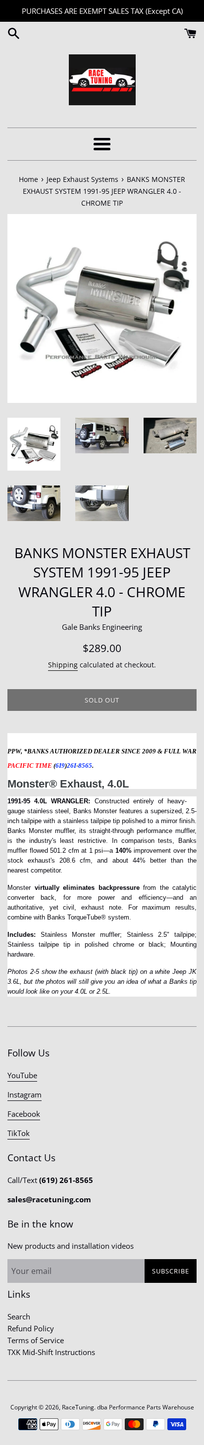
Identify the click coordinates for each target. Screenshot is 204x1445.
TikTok (18, 1133)
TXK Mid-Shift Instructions (51, 1352)
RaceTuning (78, 1407)
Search (18, 1316)
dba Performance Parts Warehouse (145, 1407)
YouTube (22, 1075)
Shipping (63, 664)
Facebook (23, 1114)
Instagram (24, 1094)
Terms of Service (35, 1340)
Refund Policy (30, 1328)
